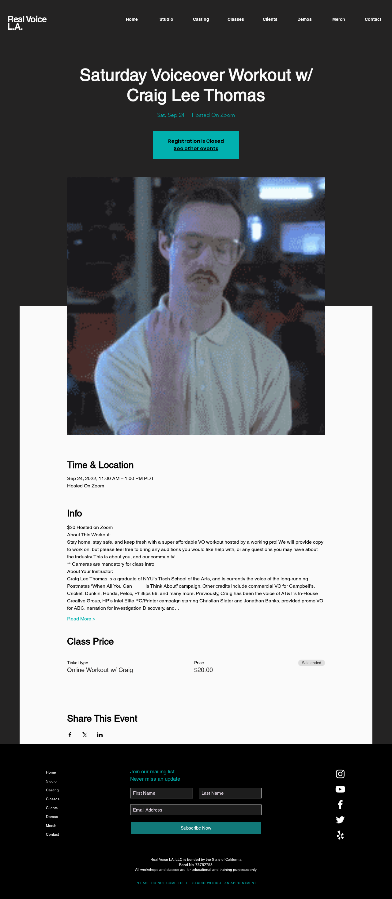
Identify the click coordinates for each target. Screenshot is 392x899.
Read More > (81, 619)
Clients (52, 808)
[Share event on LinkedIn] (100, 734)
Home (51, 772)
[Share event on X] (85, 734)
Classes (52, 799)
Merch (51, 825)
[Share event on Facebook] (70, 734)
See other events (196, 148)
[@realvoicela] (340, 774)
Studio (51, 781)
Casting (52, 790)
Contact (52, 834)
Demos (52, 817)
